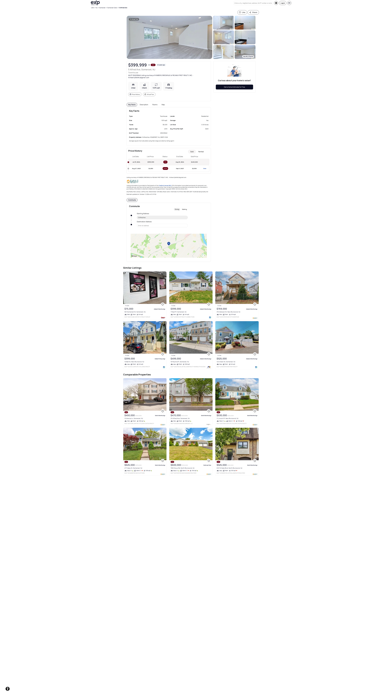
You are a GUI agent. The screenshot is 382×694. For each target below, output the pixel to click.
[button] (169, 37)
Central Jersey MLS (165, 185)
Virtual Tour (150, 94)
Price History (136, 94)
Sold (192, 152)
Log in (283, 3)
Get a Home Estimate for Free (234, 87)
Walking (184, 209)
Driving (177, 209)
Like (243, 12)
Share (254, 12)
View (204, 168)
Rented (201, 152)
